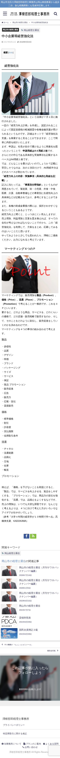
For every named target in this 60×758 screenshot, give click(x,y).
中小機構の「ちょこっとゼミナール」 (18, 645)
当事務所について (12, 744)
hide (11, 53)
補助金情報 (51, 651)
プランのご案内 (33, 744)
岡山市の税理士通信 (10, 29)
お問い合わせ (31, 747)
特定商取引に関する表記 (15, 733)
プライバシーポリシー (14, 725)
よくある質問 (51, 744)
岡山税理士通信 (31, 30)
